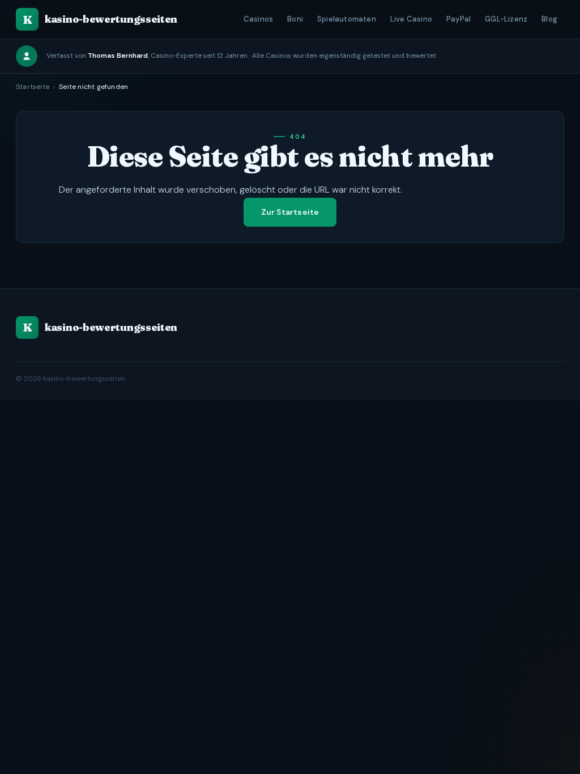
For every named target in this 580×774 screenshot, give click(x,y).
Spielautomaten (346, 19)
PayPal (458, 19)
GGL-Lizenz (506, 19)
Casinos (258, 19)
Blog (549, 19)
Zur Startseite (290, 212)
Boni (295, 19)
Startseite (32, 86)
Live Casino (411, 19)
